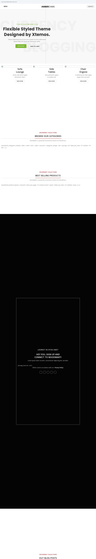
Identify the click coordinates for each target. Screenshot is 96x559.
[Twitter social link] (44, 372)
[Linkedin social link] (51, 372)
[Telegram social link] (55, 372)
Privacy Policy (59, 367)
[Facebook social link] (40, 372)
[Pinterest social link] (48, 372)
